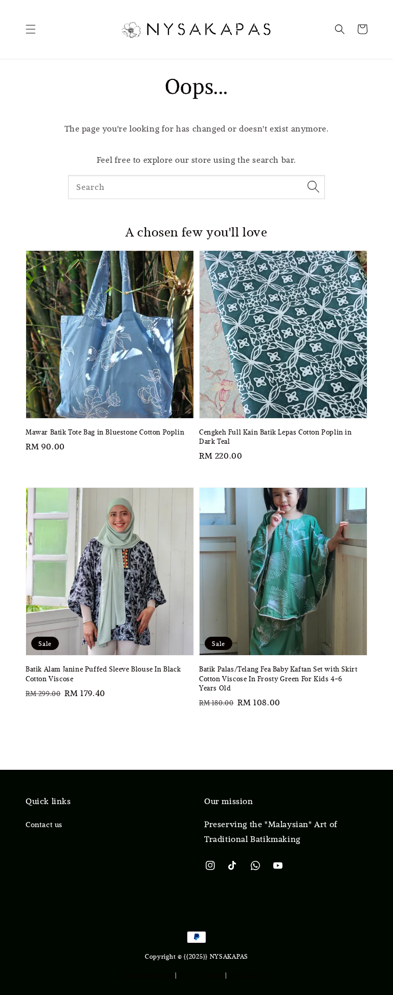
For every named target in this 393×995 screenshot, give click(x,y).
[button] (30, 29)
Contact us (44, 824)
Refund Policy (250, 974)
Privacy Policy (201, 974)
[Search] (313, 187)
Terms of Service (147, 974)
